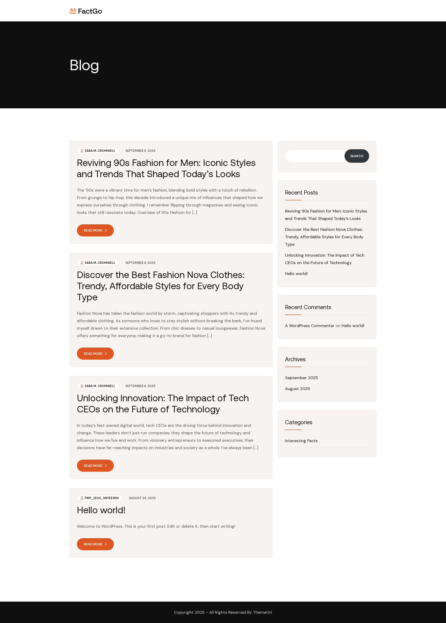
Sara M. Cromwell (99, 151)
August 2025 (297, 388)
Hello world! (101, 510)
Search (356, 156)
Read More (93, 230)
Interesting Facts (301, 441)
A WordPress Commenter (309, 325)
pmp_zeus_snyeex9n (101, 498)
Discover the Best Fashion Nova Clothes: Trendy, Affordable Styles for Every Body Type (161, 285)
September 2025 (301, 378)
